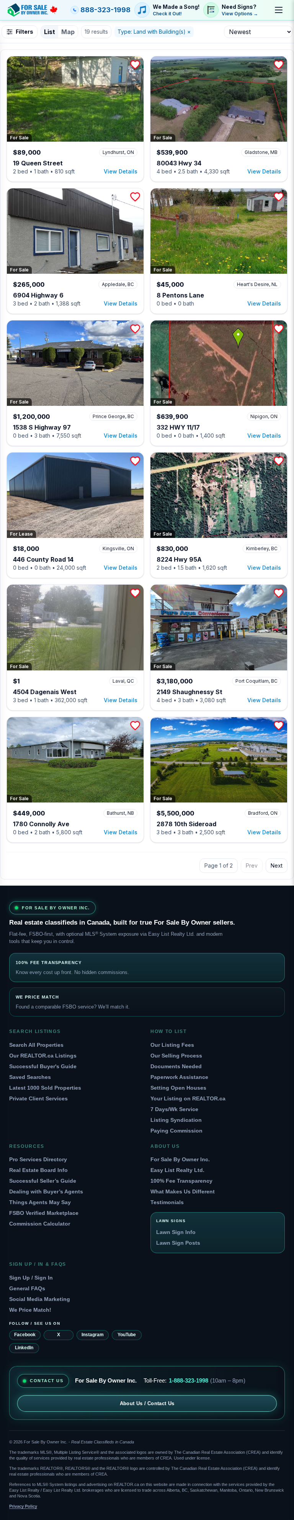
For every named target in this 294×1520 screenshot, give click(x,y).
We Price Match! (30, 1310)
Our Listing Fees (172, 1045)
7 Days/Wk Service (174, 1109)
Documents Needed (176, 1066)
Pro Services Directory (38, 1159)
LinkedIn (24, 1347)
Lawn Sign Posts (178, 1243)
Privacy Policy (23, 1506)
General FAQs (27, 1288)
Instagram (93, 1334)
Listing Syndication (176, 1120)
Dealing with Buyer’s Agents (46, 1191)
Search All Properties (36, 1045)
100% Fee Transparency (181, 1181)
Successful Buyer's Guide (43, 1066)
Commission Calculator (39, 1224)
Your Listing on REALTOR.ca (187, 1098)
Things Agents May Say (40, 1202)
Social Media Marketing (39, 1299)
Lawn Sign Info (176, 1232)
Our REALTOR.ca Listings (43, 1056)
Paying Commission (176, 1131)
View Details (120, 171)
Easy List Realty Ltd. (177, 1170)
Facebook (25, 1334)
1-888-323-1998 (188, 1380)
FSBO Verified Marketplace (43, 1213)
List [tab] (49, 32)
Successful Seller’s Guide (42, 1181)
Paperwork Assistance (179, 1077)
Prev (252, 865)
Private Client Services (38, 1098)
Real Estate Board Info (38, 1170)
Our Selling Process (176, 1056)
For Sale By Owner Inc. (180, 1159)
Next (277, 865)
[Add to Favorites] (135, 64)
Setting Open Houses (178, 1088)
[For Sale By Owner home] (32, 9)
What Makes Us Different (182, 1191)
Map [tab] (68, 32)
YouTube (127, 1334)
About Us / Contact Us (147, 1403)
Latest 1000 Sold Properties (45, 1088)
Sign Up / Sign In (31, 1278)
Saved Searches (30, 1077)
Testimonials (167, 1202)
